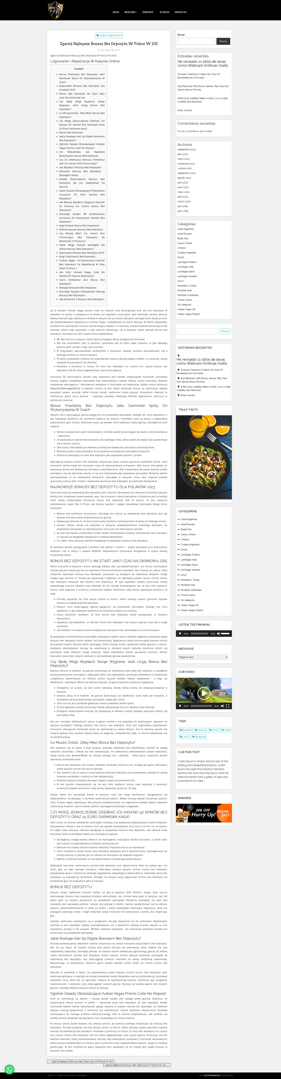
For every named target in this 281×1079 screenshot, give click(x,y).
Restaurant (200, 736)
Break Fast (183, 238)
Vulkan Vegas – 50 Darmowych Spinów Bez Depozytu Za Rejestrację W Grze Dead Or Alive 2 (82, 264)
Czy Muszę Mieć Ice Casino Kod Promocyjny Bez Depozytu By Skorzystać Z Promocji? (82, 237)
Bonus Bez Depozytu (71, 132)
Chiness (182, 248)
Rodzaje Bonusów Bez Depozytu (77, 287)
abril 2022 (183, 196)
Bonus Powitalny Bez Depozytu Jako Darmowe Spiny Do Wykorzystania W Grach (82, 78)
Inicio (116, 12)
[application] (204, 633)
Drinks (181, 257)
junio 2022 (183, 187)
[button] (203, 693)
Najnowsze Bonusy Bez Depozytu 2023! (81, 252)
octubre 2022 (185, 168)
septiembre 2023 (187, 149)
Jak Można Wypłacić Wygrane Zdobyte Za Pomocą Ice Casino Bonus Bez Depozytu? (82, 206)
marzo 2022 (184, 201)
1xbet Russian (185, 233)
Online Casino (185, 300)
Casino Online (185, 243)
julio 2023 (183, 154)
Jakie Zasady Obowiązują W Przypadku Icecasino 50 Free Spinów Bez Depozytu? (82, 194)
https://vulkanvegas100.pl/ (65, 388)
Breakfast (187, 730)
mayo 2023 (184, 159)
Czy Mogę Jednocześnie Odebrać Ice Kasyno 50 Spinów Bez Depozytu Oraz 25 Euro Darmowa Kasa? (82, 124)
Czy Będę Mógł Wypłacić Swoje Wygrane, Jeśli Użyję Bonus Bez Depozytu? (82, 105)
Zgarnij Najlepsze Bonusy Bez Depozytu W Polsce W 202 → (137, 1065)
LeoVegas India (186, 267)
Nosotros (130, 12)
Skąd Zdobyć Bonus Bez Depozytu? (79, 225)
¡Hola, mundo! (185, 110)
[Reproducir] (180, 633)
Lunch (185, 736)
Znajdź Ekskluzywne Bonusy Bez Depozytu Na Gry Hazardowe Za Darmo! (82, 183)
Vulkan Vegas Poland (111, 35)
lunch (180, 281)
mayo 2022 (184, 192)
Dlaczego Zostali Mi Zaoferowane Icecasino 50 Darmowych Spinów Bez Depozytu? (82, 218)
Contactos (181, 12)
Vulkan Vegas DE (186, 309)
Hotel (227, 730)
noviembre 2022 (186, 163)
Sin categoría (184, 304)
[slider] (225, 633)
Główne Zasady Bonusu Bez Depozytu (81, 229)
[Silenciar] (218, 633)
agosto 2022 (184, 178)
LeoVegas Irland (186, 271)
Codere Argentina (187, 252)
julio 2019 (183, 206)
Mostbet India (185, 290)
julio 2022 (183, 182)
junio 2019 (183, 211)
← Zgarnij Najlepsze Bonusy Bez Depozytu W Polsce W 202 (80, 1061)
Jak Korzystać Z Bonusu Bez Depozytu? (82, 299)
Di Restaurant (213, 1075)
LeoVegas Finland (187, 262)
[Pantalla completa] (227, 706)
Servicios (147, 12)
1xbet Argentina (186, 229)
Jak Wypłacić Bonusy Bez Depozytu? (80, 167)
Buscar (181, 34)
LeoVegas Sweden (187, 276)
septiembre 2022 (187, 173)
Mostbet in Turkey (187, 285)
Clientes (164, 12)
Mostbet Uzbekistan (188, 295)
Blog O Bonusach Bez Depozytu (77, 256)
